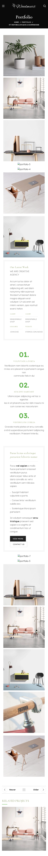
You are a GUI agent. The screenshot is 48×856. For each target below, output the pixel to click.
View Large (44, 809)
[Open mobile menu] (3, 6)
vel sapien (21, 465)
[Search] (44, 6)
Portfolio (26, 22)
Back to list (24, 789)
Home (16, 22)
